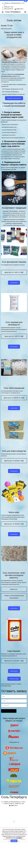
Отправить (8, 711)
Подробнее (19, 838)
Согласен (14, 840)
